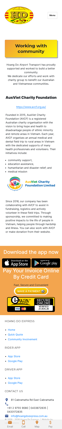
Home (11, 329)
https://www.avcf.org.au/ (31, 106)
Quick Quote (15, 334)
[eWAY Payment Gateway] (31, 303)
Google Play (15, 361)
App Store (14, 356)
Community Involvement (22, 339)
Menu (52, 15)
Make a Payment (31, 291)
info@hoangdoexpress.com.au (29, 416)
